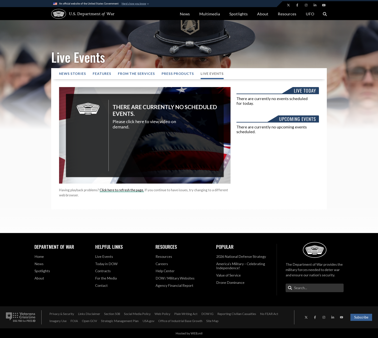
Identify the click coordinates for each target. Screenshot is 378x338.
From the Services (136, 74)
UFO (310, 13)
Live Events (212, 74)
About (262, 13)
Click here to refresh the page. (122, 190)
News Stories (72, 74)
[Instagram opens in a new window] (306, 5)
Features (102, 74)
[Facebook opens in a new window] (297, 5)
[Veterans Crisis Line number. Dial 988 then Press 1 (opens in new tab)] (20, 317)
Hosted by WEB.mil (189, 333)
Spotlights (238, 13)
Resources (287, 13)
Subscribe (361, 317)
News (185, 13)
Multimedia (209, 13)
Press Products (178, 74)
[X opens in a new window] (288, 5)
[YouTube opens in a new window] (324, 5)
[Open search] (325, 13)
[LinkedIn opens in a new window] (315, 5)
